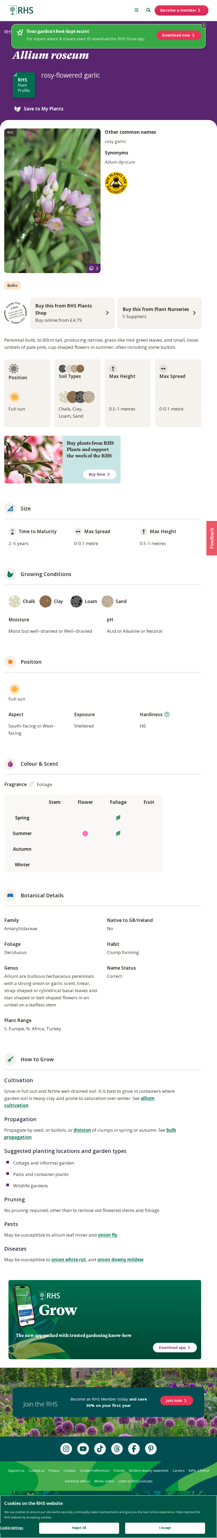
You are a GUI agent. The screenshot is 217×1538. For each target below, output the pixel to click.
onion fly (107, 1235)
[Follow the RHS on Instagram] (66, 1449)
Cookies (70, 1470)
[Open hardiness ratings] (167, 714)
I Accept (165, 1528)
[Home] (20, 11)
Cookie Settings (11, 1528)
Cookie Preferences (94, 1470)
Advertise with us (77, 1481)
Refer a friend (199, 1470)
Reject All (79, 1528)
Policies (119, 1470)
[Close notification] (203, 25)
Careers (178, 1470)
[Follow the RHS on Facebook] (134, 1449)
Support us (16, 1470)
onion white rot (68, 1259)
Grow (58, 1309)
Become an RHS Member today (108, 1402)
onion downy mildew (120, 1259)
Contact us (36, 1470)
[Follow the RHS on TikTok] (100, 1449)
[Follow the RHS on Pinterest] (151, 1449)
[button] (211, 538)
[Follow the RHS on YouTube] (83, 1449)
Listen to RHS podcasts (135, 1481)
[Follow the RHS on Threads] (117, 1449)
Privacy (54, 1470)
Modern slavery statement (148, 1470)
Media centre (104, 1481)
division (82, 1130)
